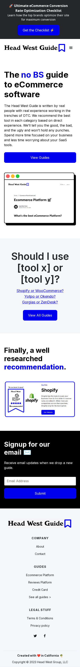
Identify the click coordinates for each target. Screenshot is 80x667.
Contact (40, 554)
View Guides (40, 157)
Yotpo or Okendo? (40, 296)
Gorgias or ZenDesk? (40, 302)
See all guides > (40, 597)
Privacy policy (40, 625)
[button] (71, 48)
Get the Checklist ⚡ (38, 30)
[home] (35, 48)
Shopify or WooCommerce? (40, 291)
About (40, 546)
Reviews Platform (40, 582)
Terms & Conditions (40, 618)
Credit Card (40, 589)
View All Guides (40, 315)
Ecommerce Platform (40, 575)
